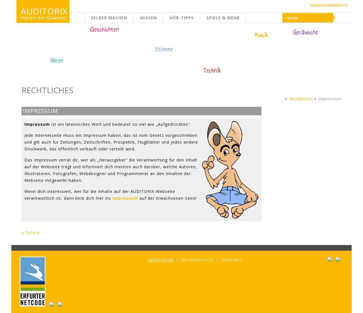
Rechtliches (301, 98)
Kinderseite (85, 21)
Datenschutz (197, 260)
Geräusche (305, 32)
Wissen (148, 17)
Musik (262, 35)
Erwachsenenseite (328, 5)
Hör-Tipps (182, 17)
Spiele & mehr (223, 17)
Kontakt (231, 260)
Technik (212, 70)
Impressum (329, 98)
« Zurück (30, 232)
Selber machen (109, 17)
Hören (57, 60)
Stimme (164, 49)
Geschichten (104, 30)
